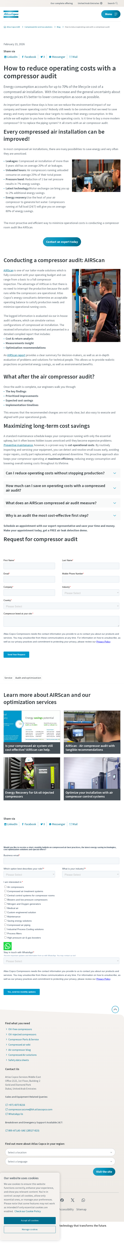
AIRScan (8, 270)
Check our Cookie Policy (28, 1211)
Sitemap (81, 1209)
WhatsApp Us (15, 1114)
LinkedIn (12, 57)
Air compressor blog (19, 1049)
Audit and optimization (28, 677)
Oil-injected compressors (22, 1034)
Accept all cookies (30, 1220)
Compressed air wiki (19, 1044)
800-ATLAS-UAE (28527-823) (23, 1130)
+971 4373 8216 (16, 1104)
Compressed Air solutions (22, 1054)
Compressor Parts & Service (23, 1039)
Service (8, 677)
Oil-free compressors (20, 1029)
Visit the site (104, 1171)
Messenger (58, 57)
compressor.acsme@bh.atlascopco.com (30, 1109)
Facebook (30, 57)
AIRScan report (16, 355)
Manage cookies (30, 1229)
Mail (75, 57)
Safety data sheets (18, 1060)
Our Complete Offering (62, 3)
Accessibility (66, 1209)
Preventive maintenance (18, 445)
